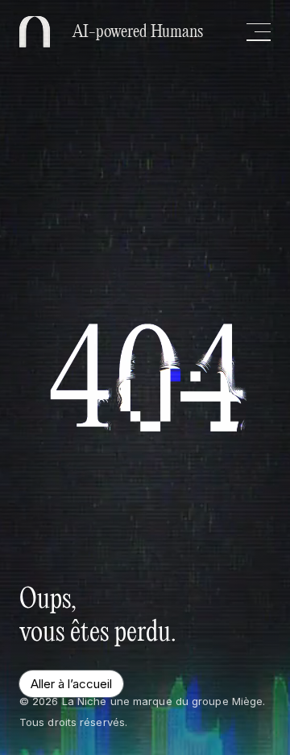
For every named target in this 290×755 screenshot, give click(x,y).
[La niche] (34, 31)
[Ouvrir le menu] (258, 32)
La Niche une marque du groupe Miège (162, 701)
